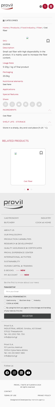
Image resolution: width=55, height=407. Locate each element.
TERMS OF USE (10, 395)
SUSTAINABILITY (12, 261)
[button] (19, 104)
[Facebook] (7, 372)
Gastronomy (11, 300)
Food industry (28, 28)
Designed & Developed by (27, 400)
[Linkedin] (21, 372)
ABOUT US (9, 230)
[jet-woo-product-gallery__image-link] (27, 38)
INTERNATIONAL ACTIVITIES (17, 257)
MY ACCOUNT (10, 275)
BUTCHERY (9, 223)
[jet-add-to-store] (48, 40)
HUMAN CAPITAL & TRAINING (18, 266)
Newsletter (10, 287)
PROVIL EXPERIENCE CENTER (18, 253)
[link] (45, 6)
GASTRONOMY (11, 218)
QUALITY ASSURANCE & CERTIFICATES (23, 248)
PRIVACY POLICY (44, 395)
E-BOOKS (9, 270)
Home (6, 28)
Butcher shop (25, 300)
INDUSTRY (46, 218)
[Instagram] (14, 372)
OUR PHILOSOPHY (13, 235)
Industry (37, 300)
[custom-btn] (5, 104)
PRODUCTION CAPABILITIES (17, 239)
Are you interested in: (15, 297)
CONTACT (8, 391)
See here (7, 84)
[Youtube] (28, 372)
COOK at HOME (43, 223)
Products (15, 28)
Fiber (39, 28)
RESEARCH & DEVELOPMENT (18, 244)
